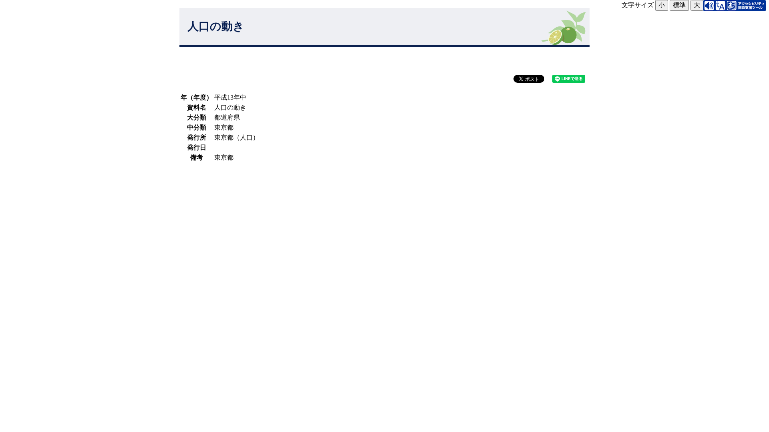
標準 (679, 5)
